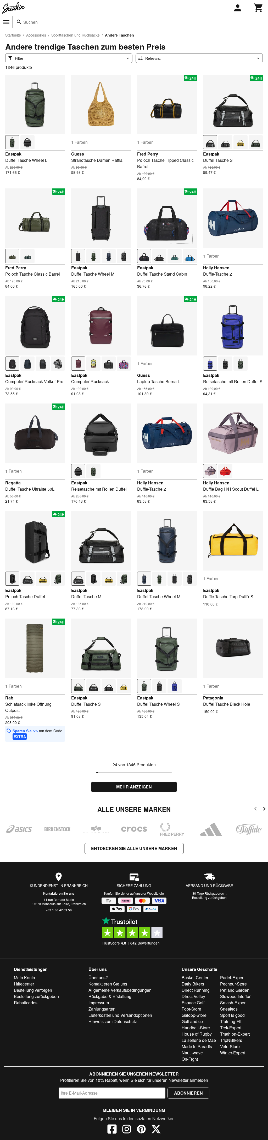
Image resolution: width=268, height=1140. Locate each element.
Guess (77, 154)
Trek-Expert (230, 1028)
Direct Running (196, 990)
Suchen (30, 22)
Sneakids (229, 1009)
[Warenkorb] (258, 8)
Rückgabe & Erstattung (109, 996)
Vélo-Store (230, 1046)
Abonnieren (188, 1093)
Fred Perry (147, 154)
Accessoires (36, 35)
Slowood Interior (235, 996)
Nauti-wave (192, 1053)
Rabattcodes (25, 1003)
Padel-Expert (232, 978)
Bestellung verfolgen (33, 990)
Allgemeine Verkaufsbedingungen (120, 990)
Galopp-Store (194, 1015)
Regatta (13, 483)
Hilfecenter (24, 984)
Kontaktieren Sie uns (58, 893)
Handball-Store (196, 1028)
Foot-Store (191, 1009)
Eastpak (13, 154)
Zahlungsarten (101, 1009)
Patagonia (213, 698)
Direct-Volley (193, 996)
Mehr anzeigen (134, 787)
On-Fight (190, 1059)
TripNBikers (231, 1040)
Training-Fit (230, 1021)
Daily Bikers (193, 984)
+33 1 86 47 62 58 (59, 910)
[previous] (255, 809)
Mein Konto (24, 978)
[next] (264, 809)
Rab (9, 698)
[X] (156, 1130)
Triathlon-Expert (235, 1034)
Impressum (98, 1003)
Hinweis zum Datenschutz (112, 1021)
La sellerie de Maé (199, 1040)
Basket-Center (195, 978)
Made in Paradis (197, 1046)
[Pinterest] (141, 1130)
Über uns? (98, 978)
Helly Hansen (216, 268)
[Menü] (6, 22)
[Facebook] (112, 1130)
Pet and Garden (234, 990)
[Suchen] (19, 22)
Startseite (13, 35)
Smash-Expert (233, 1003)
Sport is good (232, 1015)
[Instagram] (126, 1130)
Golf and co (192, 1021)
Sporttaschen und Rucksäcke (75, 35)
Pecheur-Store (233, 984)
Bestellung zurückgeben (209, 897)
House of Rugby (197, 1034)
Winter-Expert (232, 1053)
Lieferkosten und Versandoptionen (120, 1015)
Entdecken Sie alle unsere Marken (134, 848)
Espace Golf (193, 1003)
